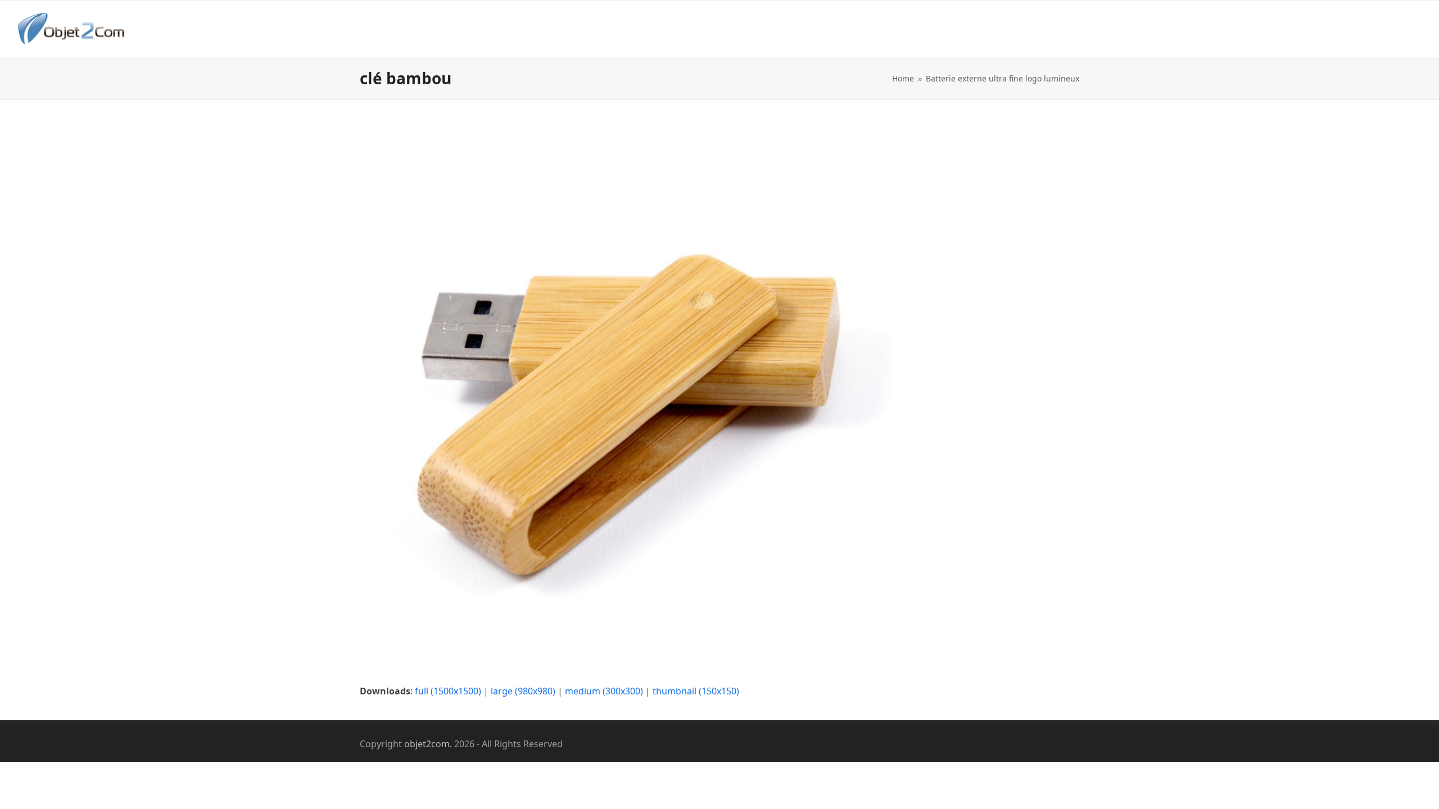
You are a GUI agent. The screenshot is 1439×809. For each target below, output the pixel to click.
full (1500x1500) (448, 691)
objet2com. (428, 744)
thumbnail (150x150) (696, 691)
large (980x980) (523, 691)
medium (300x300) (604, 691)
